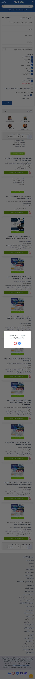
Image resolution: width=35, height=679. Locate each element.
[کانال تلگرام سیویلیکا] (19, 343)
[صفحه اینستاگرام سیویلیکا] (15, 343)
